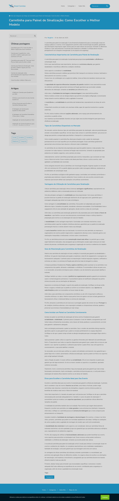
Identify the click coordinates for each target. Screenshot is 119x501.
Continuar (105, 497)
